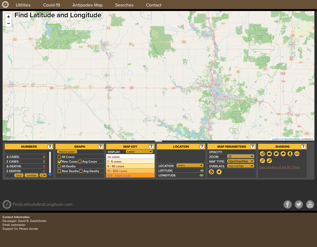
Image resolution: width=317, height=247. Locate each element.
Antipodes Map (87, 5)
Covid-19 (51, 5)
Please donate (28, 229)
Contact (153, 5)
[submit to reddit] (262, 153)
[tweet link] (276, 153)
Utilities (23, 5)
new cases (70, 161)
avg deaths (91, 171)
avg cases (89, 161)
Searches (124, 5)
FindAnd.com (42, 204)
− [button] (8, 23)
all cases (68, 157)
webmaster (18, 225)
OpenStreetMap (292, 139)
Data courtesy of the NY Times (279, 167)
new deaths (70, 171)
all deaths (69, 166)
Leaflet (275, 139)
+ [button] (8, 16)
